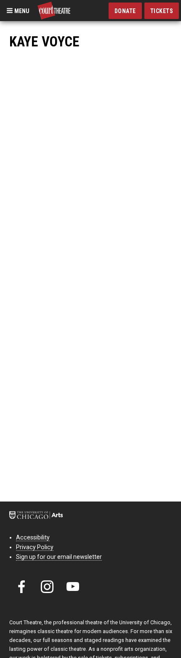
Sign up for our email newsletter (59, 556)
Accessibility (33, 537)
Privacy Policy (34, 547)
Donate (125, 11)
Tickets (161, 11)
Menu (21, 10)
